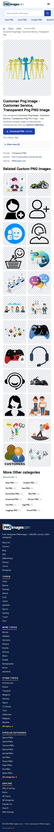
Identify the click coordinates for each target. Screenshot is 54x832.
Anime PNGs (7, 742)
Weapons (6, 695)
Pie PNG (11, 488)
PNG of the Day (8, 788)
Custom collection (35, 125)
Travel (5, 617)
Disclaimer (6, 570)
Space (5, 703)
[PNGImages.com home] (24, 4)
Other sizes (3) (13, 144)
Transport (6, 691)
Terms (5, 566)
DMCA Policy (7, 558)
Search (5, 808)
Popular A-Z (7, 804)
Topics (11, 28)
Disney (5, 687)
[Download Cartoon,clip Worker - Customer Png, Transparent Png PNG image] (39, 405)
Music (4, 656)
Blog (4, 550)
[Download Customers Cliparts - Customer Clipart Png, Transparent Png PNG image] (39, 307)
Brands (5, 648)
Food (4, 597)
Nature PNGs (7, 749)
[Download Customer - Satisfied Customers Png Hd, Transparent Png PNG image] (39, 282)
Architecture (7, 683)
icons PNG (22, 20)
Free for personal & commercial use (27, 157)
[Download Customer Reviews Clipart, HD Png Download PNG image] (14, 184)
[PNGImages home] (4, 29)
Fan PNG (11, 505)
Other (19, 28)
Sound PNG (33, 510)
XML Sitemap (8, 812)
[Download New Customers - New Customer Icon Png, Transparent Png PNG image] (39, 209)
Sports (5, 609)
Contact (5, 546)
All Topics (6, 796)
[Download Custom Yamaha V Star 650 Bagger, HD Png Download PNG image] (39, 381)
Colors (5, 601)
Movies (5, 632)
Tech (4, 711)
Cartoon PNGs (8, 745)
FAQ (4, 554)
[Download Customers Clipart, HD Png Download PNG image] (14, 454)
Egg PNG (27, 505)
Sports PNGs (7, 738)
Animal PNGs (7, 753)
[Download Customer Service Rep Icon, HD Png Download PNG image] (14, 405)
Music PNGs (7, 773)
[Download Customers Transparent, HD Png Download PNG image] (14, 332)
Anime (5, 593)
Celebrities (6, 714)
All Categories (8, 800)
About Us (6, 543)
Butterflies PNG (14, 494)
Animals (5, 589)
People (5, 660)
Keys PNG (9, 20)
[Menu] (48, 4)
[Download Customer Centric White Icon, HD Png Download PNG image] (39, 233)
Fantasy (5, 699)
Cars (4, 621)
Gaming (5, 613)
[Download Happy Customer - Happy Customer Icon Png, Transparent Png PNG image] (14, 258)
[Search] (47, 13)
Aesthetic (6, 672)
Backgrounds (8, 664)
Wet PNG (34, 494)
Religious (6, 718)
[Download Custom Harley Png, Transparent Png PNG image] (39, 184)
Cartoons (6, 640)
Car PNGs (6, 757)
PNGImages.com (19, 161)
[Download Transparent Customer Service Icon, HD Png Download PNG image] (39, 356)
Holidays (5, 636)
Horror (5, 668)
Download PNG (21, 131)
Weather (6, 722)
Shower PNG (35, 499)
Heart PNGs (7, 765)
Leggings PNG (13, 510)
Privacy (5, 562)
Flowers (5, 644)
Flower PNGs (7, 761)
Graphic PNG (36, 20)
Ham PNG (27, 488)
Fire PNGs (6, 769)
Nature (5, 585)
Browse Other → (10, 477)
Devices (5, 652)
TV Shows (6, 707)
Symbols (6, 605)
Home (4, 792)
